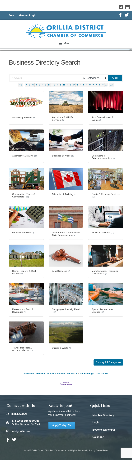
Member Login (27, 15)
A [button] (26, 85)
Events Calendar (56, 373)
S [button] (83, 85)
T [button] (86, 85)
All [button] (111, 85)
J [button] (54, 85)
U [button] (90, 85)
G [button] (45, 85)
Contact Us (102, 373)
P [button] (74, 85)
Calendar (98, 437)
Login (95, 422)
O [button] (70, 85)
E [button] (39, 85)
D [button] (36, 85)
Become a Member (103, 429)
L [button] (60, 85)
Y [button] (103, 85)
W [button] (96, 85)
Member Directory (103, 415)
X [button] (99, 85)
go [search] (116, 77)
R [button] (80, 85)
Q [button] (77, 85)
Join (11, 15)
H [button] (49, 85)
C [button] (33, 85)
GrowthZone (102, 450)
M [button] (64, 85)
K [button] (57, 85)
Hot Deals (72, 373)
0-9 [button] (20, 85)
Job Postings (86, 373)
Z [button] (106, 85)
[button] (108, 362)
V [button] (93, 85)
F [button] (42, 85)
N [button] (67, 85)
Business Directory (34, 373)
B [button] (29, 85)
